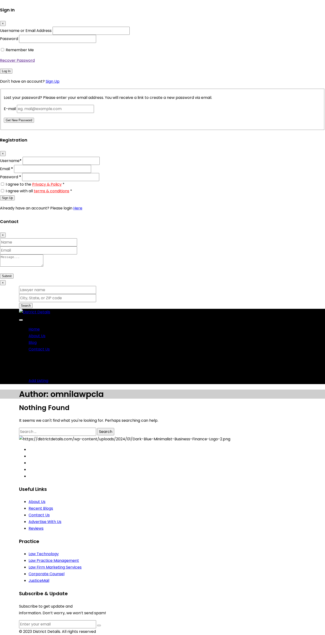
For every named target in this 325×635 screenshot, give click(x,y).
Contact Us (39, 349)
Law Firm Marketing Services (55, 567)
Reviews (36, 528)
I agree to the (35, 184)
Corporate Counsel (46, 574)
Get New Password (19, 120)
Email (6, 169)
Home (34, 329)
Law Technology (44, 554)
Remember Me (20, 50)
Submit (7, 276)
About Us (37, 336)
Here (77, 208)
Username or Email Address (26, 30)
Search (26, 305)
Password (9, 38)
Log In (6, 71)
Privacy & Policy (47, 184)
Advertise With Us (45, 521)
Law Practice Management (54, 560)
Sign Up (52, 81)
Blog (33, 342)
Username (11, 160)
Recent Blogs (41, 508)
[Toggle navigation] (21, 320)
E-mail (10, 109)
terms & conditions (51, 191)
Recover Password (17, 60)
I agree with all (39, 191)
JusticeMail (39, 580)
